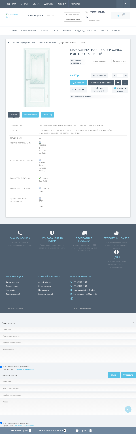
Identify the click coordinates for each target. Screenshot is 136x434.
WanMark (67, 31)
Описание (14, 115)
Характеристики (30, 115)
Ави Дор (104, 31)
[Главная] (8, 43)
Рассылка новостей (45, 294)
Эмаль (56, 31)
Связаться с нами (13, 282)
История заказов (44, 286)
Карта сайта (10, 290)
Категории (12, 31)
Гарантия (11, 4)
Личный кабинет (44, 282)
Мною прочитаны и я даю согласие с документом (18, 367)
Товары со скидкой (13, 294)
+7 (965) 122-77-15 (80, 282)
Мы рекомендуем (29, 31)
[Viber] (76, 299)
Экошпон (45, 31)
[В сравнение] (125, 82)
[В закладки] (118, 82)
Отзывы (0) (47, 115)
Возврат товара (12, 286)
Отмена (114, 375)
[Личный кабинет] (127, 3)
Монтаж (24, 4)
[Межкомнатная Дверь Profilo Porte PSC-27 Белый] (37, 77)
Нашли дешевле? (99, 75)
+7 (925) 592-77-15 (80, 286)
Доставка (48, 4)
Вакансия (62, 4)
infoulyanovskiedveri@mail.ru (84, 290)
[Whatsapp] (72, 298)
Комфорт (116, 31)
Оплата (36, 4)
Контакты (75, 4)
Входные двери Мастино (86, 31)
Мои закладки (43, 290)
